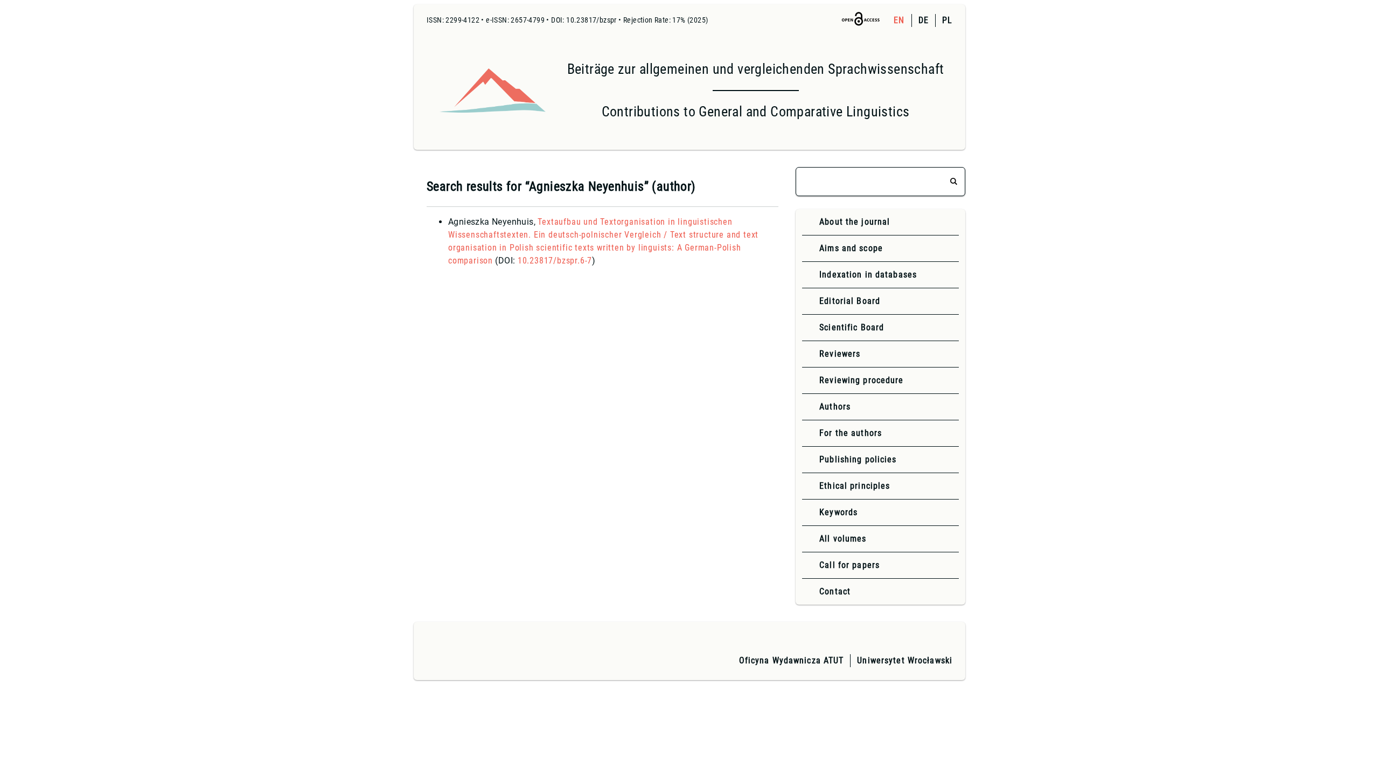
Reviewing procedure (861, 380)
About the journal (854, 222)
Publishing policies (857, 459)
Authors (835, 406)
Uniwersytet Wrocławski (904, 660)
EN (899, 20)
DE (923, 20)
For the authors (850, 433)
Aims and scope (851, 248)
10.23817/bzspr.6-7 (555, 260)
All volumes (842, 539)
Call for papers (849, 565)
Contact (835, 591)
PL (947, 20)
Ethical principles (854, 486)
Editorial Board (849, 301)
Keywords (838, 512)
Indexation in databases (868, 274)
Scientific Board (851, 327)
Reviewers (839, 354)
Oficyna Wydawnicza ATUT (791, 660)
